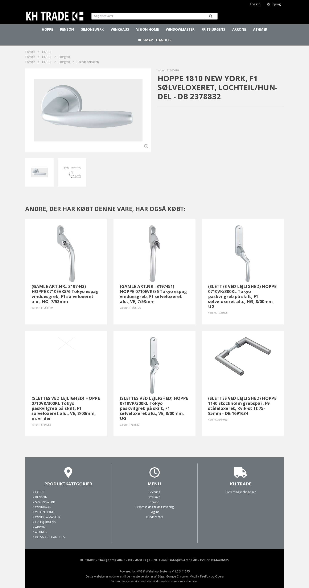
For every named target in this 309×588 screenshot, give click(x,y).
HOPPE (47, 29)
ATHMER (260, 29)
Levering (154, 492)
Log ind (255, 4)
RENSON (67, 29)
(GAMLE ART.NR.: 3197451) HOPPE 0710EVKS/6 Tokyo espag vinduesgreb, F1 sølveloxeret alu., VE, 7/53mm (153, 294)
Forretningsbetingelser (240, 492)
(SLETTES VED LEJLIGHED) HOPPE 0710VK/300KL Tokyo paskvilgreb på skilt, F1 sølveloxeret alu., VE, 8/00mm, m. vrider (66, 408)
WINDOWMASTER (180, 29)
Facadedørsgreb (88, 62)
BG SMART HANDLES (154, 40)
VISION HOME (147, 29)
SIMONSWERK (92, 29)
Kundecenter (154, 517)
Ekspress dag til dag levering (154, 507)
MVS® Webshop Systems (153, 571)
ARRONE (239, 29)
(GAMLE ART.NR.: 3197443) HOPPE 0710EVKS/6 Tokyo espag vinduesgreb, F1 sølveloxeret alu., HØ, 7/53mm (65, 294)
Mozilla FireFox (199, 576)
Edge (161, 576)
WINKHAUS (120, 29)
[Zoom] (88, 110)
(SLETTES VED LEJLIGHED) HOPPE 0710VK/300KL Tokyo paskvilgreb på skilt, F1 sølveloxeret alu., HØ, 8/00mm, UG (242, 296)
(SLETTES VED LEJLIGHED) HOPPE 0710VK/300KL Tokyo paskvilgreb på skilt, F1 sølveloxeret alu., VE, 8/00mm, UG (154, 408)
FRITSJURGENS (213, 29)
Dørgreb (64, 57)
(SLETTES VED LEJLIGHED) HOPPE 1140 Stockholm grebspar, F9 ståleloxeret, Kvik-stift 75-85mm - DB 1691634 (242, 405)
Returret (154, 497)
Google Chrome (177, 576)
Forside (30, 52)
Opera (219, 576)
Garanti (154, 502)
